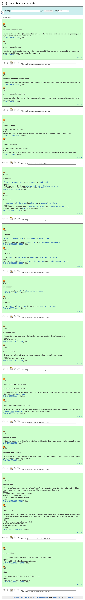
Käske (6, 291)
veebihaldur (68, 598)
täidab (41, 182)
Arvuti (6, 182)
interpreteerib (31, 182)
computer (10, 203)
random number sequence (12, 411)
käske (47, 182)
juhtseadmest (31, 186)
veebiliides (56, 598)
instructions (53, 203)
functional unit (21, 203)
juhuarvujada (20, 394)
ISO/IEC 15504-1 (9, 55)
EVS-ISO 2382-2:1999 (11, 396)
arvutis (41, 291)
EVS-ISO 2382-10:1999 (11, 293)
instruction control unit (37, 207)
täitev (20, 291)
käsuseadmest (31, 242)
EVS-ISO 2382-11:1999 (11, 190)
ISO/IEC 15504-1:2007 (11, 38)
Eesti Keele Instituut (21, 598)
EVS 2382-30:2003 (10, 443)
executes (43, 203)
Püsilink (79, 58)
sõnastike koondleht (40, 598)
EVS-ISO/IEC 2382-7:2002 (13, 342)
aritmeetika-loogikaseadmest (48, 186)
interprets (33, 203)
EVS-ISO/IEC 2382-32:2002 (13, 563)
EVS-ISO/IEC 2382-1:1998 (13, 244)
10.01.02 (41, 188)
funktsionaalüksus (16, 182)
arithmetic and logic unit (59, 207)
